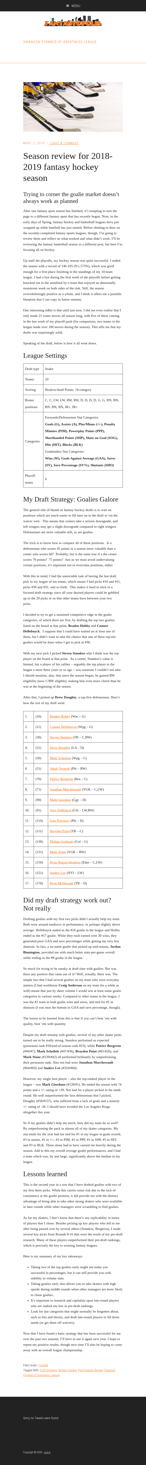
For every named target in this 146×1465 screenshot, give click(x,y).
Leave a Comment (64, 143)
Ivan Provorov (60, 821)
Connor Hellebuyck (63, 727)
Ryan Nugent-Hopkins (65, 862)
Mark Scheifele (60, 758)
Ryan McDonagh (61, 883)
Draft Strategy (48, 1370)
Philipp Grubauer (62, 841)
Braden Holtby (60, 716)
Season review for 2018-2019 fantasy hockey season (68, 167)
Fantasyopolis (73, 21)
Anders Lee (58, 873)
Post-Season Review (90, 1370)
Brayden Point (60, 831)
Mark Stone (58, 852)
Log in (47, 1452)
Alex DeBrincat (60, 810)
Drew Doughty (60, 748)
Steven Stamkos (61, 737)
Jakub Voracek (60, 768)
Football (43, 1365)
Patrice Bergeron (61, 779)
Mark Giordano (60, 800)
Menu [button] (76, 6)
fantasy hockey (67, 1370)
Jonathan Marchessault (65, 789)
